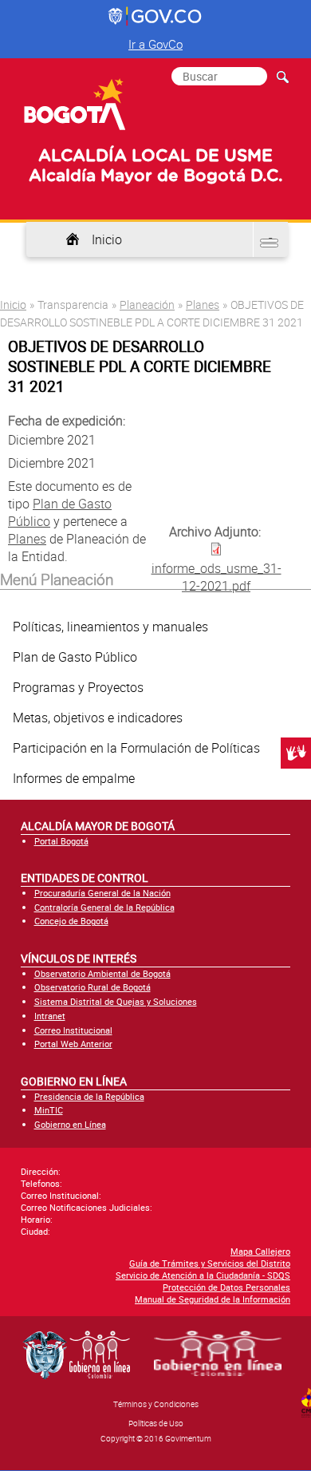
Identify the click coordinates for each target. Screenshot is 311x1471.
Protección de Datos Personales (226, 1287)
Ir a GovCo (155, 44)
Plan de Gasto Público (75, 657)
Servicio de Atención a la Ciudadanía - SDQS (203, 1275)
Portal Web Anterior (73, 1044)
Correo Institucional (73, 1030)
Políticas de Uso (155, 1423)
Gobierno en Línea (70, 1124)
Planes (202, 304)
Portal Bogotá (61, 841)
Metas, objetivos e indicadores (98, 717)
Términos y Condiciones (156, 1404)
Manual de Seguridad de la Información (212, 1299)
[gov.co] (155, 17)
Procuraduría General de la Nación (102, 893)
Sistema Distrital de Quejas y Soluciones (115, 1001)
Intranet (49, 1016)
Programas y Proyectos (78, 687)
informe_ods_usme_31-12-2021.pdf (216, 577)
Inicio (107, 239)
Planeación (147, 304)
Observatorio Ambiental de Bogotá (102, 973)
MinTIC (48, 1110)
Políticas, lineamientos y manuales (110, 626)
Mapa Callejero (260, 1251)
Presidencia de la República (89, 1096)
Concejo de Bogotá (71, 921)
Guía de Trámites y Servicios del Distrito (209, 1263)
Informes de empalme (74, 778)
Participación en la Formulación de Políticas (136, 748)
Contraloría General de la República (104, 907)
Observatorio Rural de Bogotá (92, 987)
